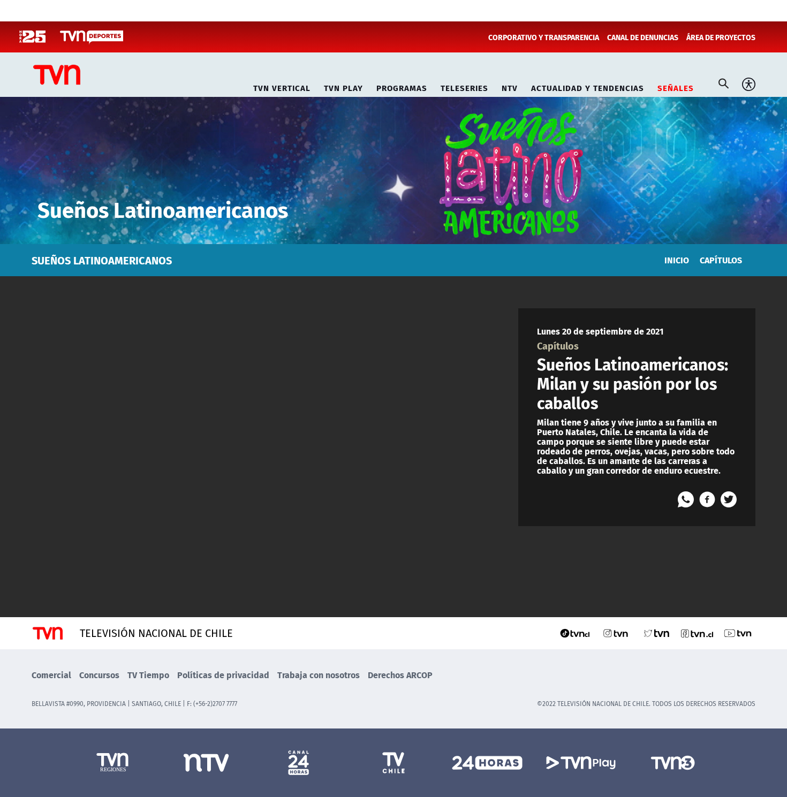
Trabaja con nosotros (318, 674)
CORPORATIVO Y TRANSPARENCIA (543, 37)
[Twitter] (729, 499)
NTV (510, 86)
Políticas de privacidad (223, 674)
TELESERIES (464, 86)
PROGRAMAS (401, 86)
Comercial (51, 674)
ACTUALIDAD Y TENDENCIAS (587, 86)
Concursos (99, 674)
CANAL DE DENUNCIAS (642, 37)
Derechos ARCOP (400, 674)
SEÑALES (675, 86)
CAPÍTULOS (721, 260)
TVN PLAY (343, 86)
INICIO (676, 260)
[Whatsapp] (686, 499)
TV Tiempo (148, 674)
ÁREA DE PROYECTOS (720, 37)
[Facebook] (707, 499)
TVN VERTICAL (282, 86)
